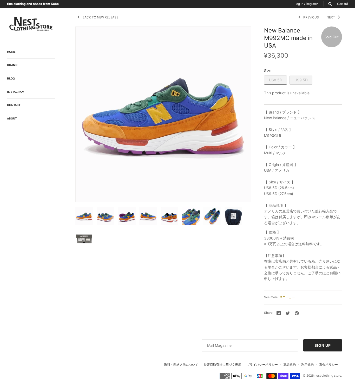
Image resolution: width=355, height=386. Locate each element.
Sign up (322, 345)
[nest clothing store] (31, 24)
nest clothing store (327, 375)
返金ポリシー (328, 365)
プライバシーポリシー (262, 365)
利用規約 (307, 365)
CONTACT (13, 105)
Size (267, 70)
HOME (11, 52)
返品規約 (289, 365)
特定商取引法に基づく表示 (222, 365)
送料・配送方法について (181, 365)
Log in (298, 4)
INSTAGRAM (15, 92)
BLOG (11, 78)
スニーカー (287, 297)
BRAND (12, 65)
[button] (240, 114)
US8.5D (275, 80)
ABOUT (12, 118)
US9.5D (301, 80)
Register (312, 4)
